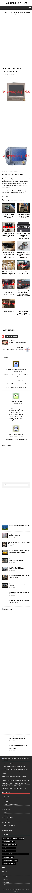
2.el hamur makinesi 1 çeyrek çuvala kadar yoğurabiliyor (19, 543)
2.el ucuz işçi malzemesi (7, 817)
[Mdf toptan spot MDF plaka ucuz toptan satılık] (5, 603)
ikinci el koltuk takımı (8, 848)
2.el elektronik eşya (14, 12)
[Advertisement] (16, 42)
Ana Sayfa (4, 12)
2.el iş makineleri (6, 801)
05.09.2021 (5, 74)
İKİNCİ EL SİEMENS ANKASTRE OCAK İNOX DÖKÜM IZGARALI (19, 559)
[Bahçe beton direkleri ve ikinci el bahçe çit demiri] (5, 595)
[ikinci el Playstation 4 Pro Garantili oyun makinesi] (5, 579)
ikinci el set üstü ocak (8, 854)
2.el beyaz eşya (5, 796)
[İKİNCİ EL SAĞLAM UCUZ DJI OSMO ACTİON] (5, 586)
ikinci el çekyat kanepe (8, 863)
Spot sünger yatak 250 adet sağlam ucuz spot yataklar (17, 737)
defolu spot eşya (6, 822)
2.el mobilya (5, 807)
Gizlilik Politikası (6, 877)
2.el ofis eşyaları (6, 809)
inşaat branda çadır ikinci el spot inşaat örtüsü (19, 526)
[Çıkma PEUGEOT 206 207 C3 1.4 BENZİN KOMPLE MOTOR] (5, 570)
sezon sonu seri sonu (7, 828)
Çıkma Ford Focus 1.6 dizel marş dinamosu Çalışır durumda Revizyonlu (18, 747)
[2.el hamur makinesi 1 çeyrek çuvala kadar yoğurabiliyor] (4, 545)
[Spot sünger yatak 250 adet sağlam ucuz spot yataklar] (5, 740)
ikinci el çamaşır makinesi (9, 860)
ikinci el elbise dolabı (8, 841)
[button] (30, 8)
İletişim (3, 874)
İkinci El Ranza (5, 885)
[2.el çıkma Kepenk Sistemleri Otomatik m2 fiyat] (5, 537)
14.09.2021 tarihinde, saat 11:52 (16, 403)
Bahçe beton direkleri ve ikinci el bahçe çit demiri (19, 593)
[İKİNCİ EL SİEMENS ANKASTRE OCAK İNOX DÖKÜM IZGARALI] (5, 561)
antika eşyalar (5, 820)
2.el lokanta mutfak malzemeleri (10, 804)
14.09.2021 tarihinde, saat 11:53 (16, 436)
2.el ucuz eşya (5, 814)
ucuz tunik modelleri (7, 830)
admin (12, 74)
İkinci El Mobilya (5, 882)
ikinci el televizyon (11, 336)
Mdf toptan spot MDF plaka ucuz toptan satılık (19, 601)
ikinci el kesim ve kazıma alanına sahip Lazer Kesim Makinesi (19, 551)
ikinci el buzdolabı (18, 838)
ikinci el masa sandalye (9, 851)
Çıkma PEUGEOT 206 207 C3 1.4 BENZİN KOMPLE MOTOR (18, 568)
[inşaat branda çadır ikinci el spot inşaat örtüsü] (5, 529)
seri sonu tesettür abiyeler (8, 825)
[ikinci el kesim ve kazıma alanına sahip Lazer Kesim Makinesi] (5, 553)
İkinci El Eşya (5, 879)
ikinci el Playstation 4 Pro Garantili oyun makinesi (19, 576)
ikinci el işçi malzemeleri (9, 845)
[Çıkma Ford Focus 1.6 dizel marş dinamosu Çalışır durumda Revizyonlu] (5, 748)
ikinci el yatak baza (7, 857)
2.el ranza (4, 812)
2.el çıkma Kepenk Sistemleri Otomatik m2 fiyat (17, 534)
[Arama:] (16, 484)
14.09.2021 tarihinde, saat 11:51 (16, 371)
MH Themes (15, 889)
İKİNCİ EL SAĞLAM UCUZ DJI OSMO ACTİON (19, 584)
